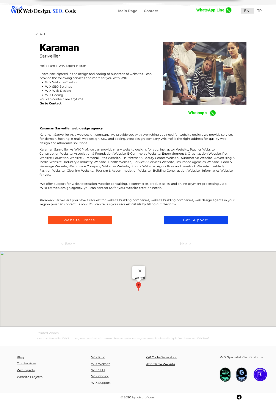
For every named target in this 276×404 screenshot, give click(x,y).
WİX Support (101, 383)
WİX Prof (98, 357)
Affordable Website (160, 364)
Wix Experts (26, 370)
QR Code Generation (161, 357)
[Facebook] (239, 397)
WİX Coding (100, 376)
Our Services (26, 363)
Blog (20, 357)
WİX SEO (98, 370)
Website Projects (29, 377)
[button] (80, 220)
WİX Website (100, 364)
